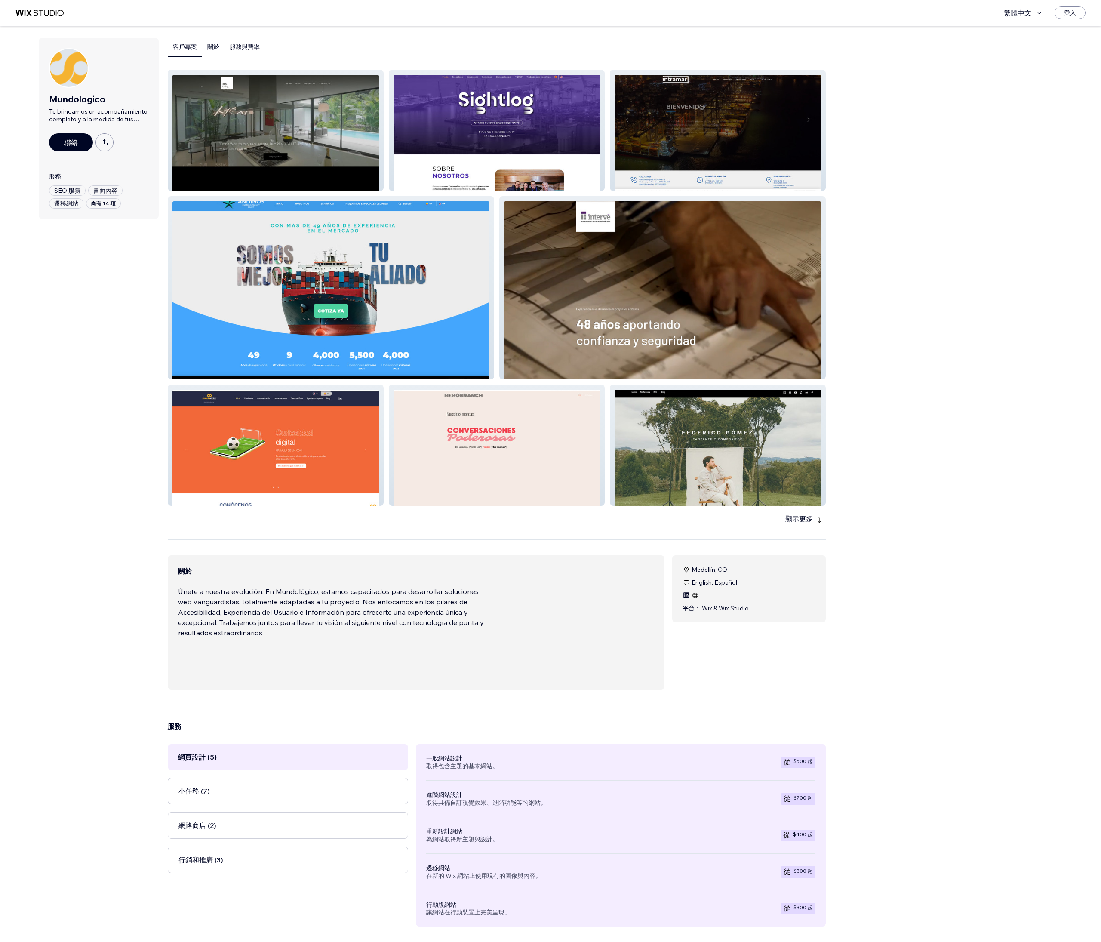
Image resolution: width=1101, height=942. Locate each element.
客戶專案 (185, 47)
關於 (213, 47)
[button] (276, 130)
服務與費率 (245, 47)
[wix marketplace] (39, 13)
